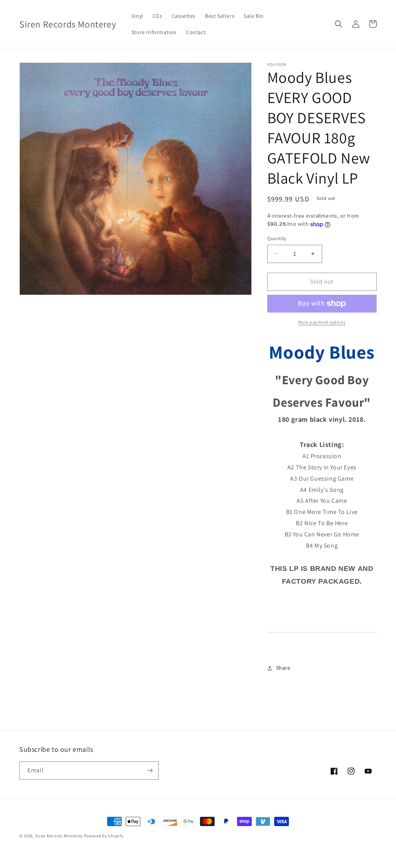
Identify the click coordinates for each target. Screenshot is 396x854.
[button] (338, 24)
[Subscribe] (149, 770)
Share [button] (283, 667)
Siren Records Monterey (59, 836)
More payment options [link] (322, 322)
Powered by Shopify (104, 836)
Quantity (277, 238)
